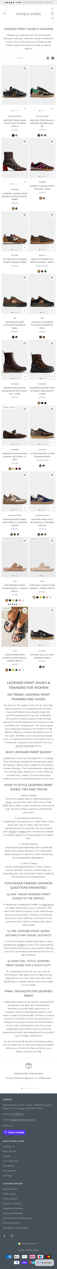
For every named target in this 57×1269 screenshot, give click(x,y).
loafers (22, 831)
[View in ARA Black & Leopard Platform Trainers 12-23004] (16, 337)
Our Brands (8, 1166)
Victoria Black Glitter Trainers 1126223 (42, 656)
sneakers (21, 945)
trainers (12, 831)
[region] (28, 1073)
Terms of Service (11, 1223)
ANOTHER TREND (14, 116)
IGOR (15, 581)
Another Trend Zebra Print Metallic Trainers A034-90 (14, 522)
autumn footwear (25, 746)
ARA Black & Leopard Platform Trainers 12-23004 (42, 325)
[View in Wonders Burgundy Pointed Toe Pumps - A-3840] (16, 469)
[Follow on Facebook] (4, 1235)
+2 (23, 600)
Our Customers (11, 1161)
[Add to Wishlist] (24, 68)
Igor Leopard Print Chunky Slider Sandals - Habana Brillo (14, 658)
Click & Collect (10, 1189)
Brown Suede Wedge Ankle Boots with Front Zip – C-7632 (14, 391)
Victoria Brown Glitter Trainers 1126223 (42, 455)
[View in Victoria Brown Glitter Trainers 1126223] (44, 667)
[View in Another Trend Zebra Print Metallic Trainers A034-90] (42, 135)
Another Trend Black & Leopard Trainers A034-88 (42, 123)
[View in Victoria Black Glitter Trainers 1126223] (44, 466)
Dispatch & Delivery (13, 1208)
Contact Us (8, 1146)
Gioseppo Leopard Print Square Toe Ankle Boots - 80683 (15, 196)
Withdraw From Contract (15, 1228)
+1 (22, 670)
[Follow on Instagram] (12, 1235)
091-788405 (17, 1114)
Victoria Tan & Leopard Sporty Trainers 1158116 (15, 260)
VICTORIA (14, 255)
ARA (14, 318)
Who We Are (9, 1151)
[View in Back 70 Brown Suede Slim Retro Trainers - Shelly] (42, 271)
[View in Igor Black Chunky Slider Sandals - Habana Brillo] (10, 600)
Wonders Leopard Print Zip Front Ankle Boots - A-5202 (42, 391)
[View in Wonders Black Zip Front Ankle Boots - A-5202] (42, 403)
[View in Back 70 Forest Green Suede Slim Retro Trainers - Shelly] (45, 271)
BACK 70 (42, 255)
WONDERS (15, 384)
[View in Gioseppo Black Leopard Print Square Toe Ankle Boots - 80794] (16, 208)
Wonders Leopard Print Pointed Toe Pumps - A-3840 (14, 456)
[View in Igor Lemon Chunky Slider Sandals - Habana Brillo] (13, 600)
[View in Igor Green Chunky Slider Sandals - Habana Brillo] (16, 600)
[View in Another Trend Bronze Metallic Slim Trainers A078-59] (16, 135)
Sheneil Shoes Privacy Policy (17, 1218)
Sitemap (7, 1175)
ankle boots (48, 904)
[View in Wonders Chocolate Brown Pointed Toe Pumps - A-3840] (20, 469)
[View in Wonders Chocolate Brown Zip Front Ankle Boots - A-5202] (45, 403)
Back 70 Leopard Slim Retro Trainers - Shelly (42, 260)
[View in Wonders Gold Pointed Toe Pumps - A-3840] (13, 469)
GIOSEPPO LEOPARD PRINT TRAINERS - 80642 (42, 187)
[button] (52, 13)
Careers (7, 1156)
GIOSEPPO (15, 189)
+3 (50, 597)
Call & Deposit (10, 1198)
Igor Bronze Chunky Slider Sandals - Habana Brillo (14, 588)
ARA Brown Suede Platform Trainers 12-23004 (15, 325)
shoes (9, 802)
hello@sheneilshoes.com (22, 1119)
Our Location (9, 1170)
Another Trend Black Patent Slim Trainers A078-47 (14, 123)
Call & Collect (9, 1194)
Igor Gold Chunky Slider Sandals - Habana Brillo (42, 586)
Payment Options (12, 1203)
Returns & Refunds (12, 1213)
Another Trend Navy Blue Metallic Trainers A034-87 (42, 522)
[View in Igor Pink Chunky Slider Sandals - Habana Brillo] (20, 600)
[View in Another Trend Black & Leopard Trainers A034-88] (15, 534)
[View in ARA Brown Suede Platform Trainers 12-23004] (44, 337)
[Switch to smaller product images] (52, 58)
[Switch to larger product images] (47, 58)
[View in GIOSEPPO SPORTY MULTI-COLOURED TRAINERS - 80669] (44, 198)
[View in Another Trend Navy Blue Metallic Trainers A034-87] (45, 135)
